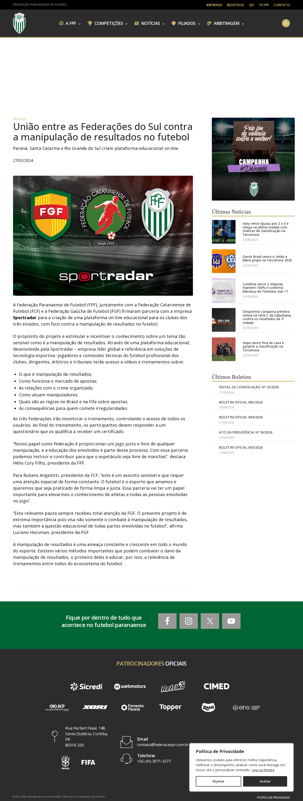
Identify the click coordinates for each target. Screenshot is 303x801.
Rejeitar (218, 781)
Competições (108, 23)
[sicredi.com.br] (86, 686)
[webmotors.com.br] (130, 686)
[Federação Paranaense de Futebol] (19, 23)
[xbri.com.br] (94, 707)
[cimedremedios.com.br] (216, 686)
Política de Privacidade (273, 797)
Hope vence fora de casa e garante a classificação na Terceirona (263, 346)
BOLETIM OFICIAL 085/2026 (241, 402)
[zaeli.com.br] (208, 707)
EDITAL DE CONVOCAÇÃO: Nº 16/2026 (249, 387)
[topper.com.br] (170, 707)
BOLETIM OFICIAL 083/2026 (241, 447)
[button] (65, 762)
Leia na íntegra (263, 770)
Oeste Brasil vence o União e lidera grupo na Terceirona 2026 (267, 258)
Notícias (150, 23)
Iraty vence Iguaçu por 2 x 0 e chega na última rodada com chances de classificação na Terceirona (266, 229)
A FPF (70, 23)
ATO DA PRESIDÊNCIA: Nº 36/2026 (245, 432)
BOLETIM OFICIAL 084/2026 (241, 417)
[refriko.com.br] (173, 686)
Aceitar (265, 781)
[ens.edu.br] (246, 707)
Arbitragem (226, 23)
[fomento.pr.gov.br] (132, 707)
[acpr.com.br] (57, 707)
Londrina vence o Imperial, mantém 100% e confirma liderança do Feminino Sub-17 (265, 287)
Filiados (186, 23)
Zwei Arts (100, 796)
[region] (241, 767)
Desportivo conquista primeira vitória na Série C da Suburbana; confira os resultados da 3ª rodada (267, 317)
